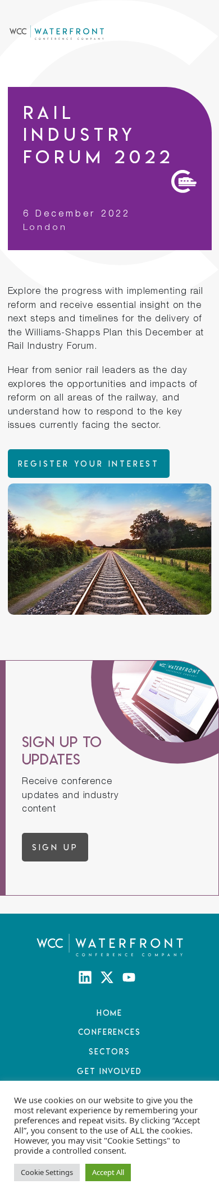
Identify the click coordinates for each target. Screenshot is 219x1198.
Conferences (109, 1031)
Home (110, 1012)
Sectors (109, 1051)
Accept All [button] (108, 1172)
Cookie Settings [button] (47, 1172)
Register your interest (88, 463)
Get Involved (109, 1071)
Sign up (55, 847)
